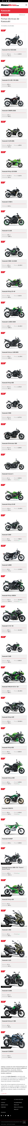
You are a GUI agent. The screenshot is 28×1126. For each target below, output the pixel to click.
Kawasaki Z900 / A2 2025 (7, 241)
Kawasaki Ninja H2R (6, 697)
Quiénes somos (4, 1104)
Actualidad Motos (18, 1102)
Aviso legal (3, 1124)
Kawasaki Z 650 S (5, 182)
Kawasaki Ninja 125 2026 (7, 152)
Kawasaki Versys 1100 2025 (8, 332)
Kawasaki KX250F (5, 819)
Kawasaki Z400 (4, 636)
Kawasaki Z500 (4, 393)
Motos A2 (16, 1109)
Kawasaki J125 (4, 940)
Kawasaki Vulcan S (5, 454)
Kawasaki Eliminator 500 (7, 424)
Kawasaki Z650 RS (5, 788)
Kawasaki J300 (4, 910)
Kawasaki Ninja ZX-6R (6, 484)
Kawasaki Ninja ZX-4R (6, 271)
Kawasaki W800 (5, 545)
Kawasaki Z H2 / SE (6, 606)
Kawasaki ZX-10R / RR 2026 (8, 60)
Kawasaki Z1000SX (5, 1032)
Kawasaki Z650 (4, 515)
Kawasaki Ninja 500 (6, 363)
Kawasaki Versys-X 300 (7, 1001)
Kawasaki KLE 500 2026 (7, 30)
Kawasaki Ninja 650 (6, 728)
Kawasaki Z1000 (5, 971)
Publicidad (3, 1107)
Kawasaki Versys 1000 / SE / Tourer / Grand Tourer (14, 848)
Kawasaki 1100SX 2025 (7, 302)
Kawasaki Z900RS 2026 (7, 91)
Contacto (3, 1102)
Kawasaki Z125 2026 (6, 121)
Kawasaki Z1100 (5, 211)
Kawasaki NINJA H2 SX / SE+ (8, 667)
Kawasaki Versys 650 (6, 758)
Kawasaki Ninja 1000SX (7, 576)
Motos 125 (16, 1104)
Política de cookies (11, 1124)
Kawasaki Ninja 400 (6, 879)
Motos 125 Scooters (18, 1107)
